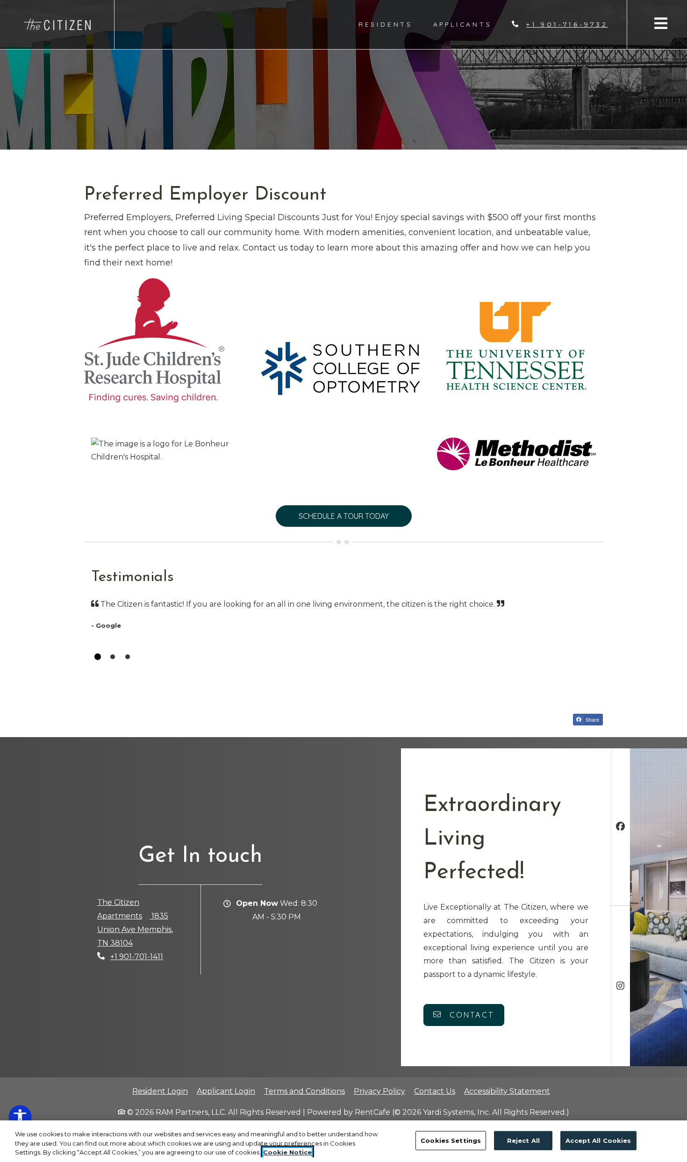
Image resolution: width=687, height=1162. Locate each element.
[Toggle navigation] (661, 23)
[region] (343, 1141)
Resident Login (160, 1091)
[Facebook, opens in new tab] (620, 827)
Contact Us (434, 1091)
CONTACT (470, 1014)
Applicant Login (226, 1091)
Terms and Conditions (304, 1091)
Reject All (523, 1140)
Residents (390, 24)
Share (591, 719)
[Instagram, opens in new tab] (620, 986)
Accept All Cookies (598, 1140)
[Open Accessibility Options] (20, 1119)
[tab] (97, 656)
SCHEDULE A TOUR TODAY (344, 516)
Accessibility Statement (507, 1091)
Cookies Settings (451, 1140)
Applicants (467, 24)
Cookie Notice (287, 1152)
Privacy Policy (379, 1091)
